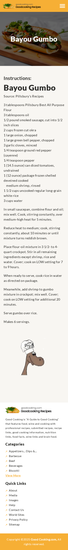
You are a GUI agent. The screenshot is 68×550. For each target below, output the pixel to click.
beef (12, 460)
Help (12, 505)
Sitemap (14, 524)
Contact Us (16, 509)
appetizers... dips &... (23, 451)
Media (13, 495)
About (13, 490)
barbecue (15, 456)
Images (13, 500)
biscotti (14, 470)
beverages (16, 465)
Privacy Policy (18, 519)
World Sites (16, 514)
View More (13, 475)
